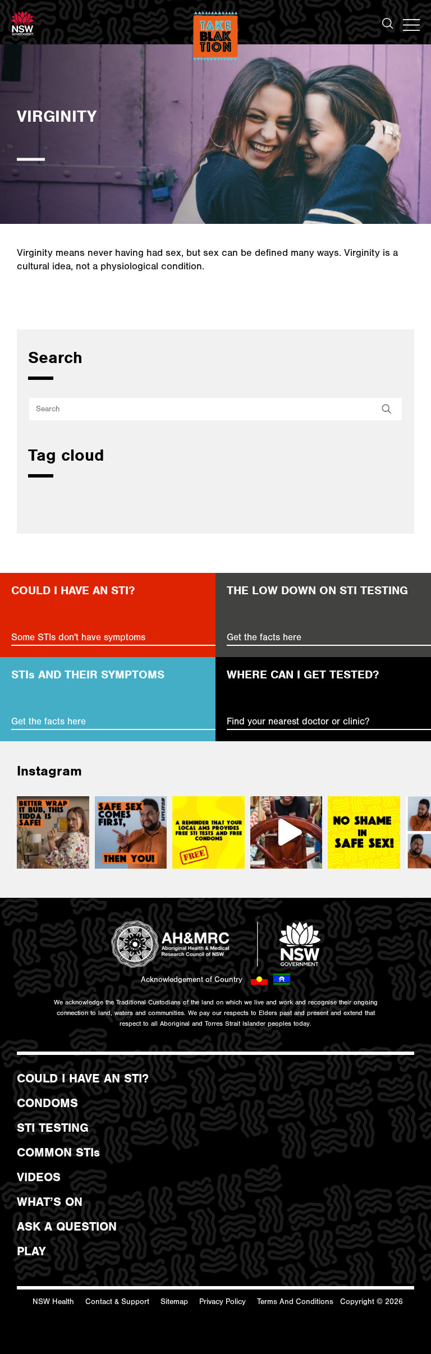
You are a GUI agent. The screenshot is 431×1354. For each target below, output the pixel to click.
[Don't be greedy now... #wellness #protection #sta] (131, 832)
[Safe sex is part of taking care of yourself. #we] (364, 832)
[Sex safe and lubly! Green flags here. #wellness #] (53, 832)
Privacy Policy (222, 1301)
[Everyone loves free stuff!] (208, 832)
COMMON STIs (58, 1152)
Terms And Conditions (295, 1301)
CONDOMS (47, 1103)
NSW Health (53, 1301)
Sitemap (174, 1301)
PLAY (31, 1251)
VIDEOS (39, 1177)
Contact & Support (117, 1301)
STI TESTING (53, 1128)
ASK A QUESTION (67, 1226)
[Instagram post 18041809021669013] (286, 832)
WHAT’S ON (49, 1202)
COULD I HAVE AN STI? (83, 1078)
